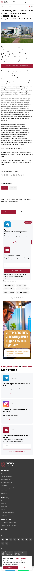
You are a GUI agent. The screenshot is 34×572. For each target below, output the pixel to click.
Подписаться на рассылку (17, 451)
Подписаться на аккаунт (17, 419)
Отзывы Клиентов (6, 482)
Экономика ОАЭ (9, 285)
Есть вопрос (25, 212)
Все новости (9, 212)
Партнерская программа (9, 522)
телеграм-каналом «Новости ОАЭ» (12, 201)
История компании (7, 476)
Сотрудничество (7, 519)
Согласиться (9, 567)
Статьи (5, 187)
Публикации (5, 498)
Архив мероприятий (7, 488)
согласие (7, 276)
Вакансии (4, 490)
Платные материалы (7, 512)
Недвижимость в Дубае (8, 525)
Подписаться (19, 242)
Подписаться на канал (17, 394)
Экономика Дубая (22, 288)
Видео (3, 509)
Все (2, 501)
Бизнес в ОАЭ (21, 285)
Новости (13, 187)
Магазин (4, 529)
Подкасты (4, 515)
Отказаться (24, 567)
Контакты (4, 493)
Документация (5, 479)
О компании (5, 473)
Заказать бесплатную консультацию (17, 65)
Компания (5, 471)
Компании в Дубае (22, 292)
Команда (4, 485)
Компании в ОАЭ (9, 288)
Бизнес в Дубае (9, 292)
